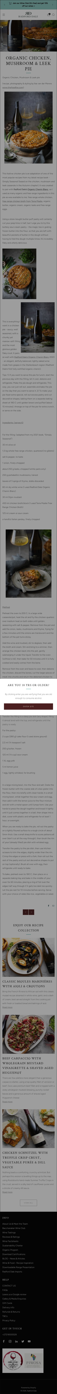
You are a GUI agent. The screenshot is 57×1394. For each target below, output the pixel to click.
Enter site (28, 706)
